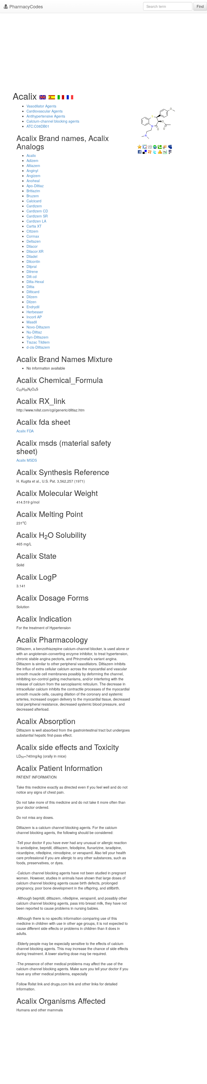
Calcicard (34, 200)
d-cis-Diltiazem (38, 347)
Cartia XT (34, 226)
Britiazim (33, 190)
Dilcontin (33, 261)
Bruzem (33, 195)
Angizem (33, 175)
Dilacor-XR (35, 251)
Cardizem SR (37, 215)
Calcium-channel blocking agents (53, 121)
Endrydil (33, 306)
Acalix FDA (25, 430)
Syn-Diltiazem (37, 337)
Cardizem (34, 205)
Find (200, 6)
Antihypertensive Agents (46, 116)
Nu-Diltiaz (34, 332)
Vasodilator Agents (41, 105)
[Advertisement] (103, 50)
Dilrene (32, 271)
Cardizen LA (36, 221)
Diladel (32, 256)
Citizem (32, 231)
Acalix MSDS (26, 460)
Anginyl (32, 170)
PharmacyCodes (25, 6)
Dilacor (32, 246)
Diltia (30, 286)
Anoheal (33, 180)
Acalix (31, 155)
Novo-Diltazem (38, 326)
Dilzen (31, 301)
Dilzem (32, 296)
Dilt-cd (32, 276)
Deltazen (34, 241)
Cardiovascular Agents (45, 111)
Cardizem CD (37, 210)
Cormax (33, 236)
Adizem (32, 160)
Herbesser (35, 311)
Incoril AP (34, 316)
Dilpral (32, 266)
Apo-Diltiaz (35, 185)
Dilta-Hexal (35, 281)
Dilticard (33, 291)
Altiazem (33, 165)
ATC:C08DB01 (38, 126)
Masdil (32, 321)
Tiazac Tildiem (38, 342)
